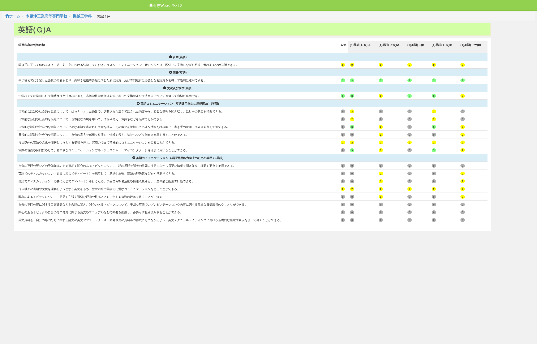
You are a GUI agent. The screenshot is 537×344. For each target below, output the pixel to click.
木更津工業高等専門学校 (46, 16)
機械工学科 (82, 16)
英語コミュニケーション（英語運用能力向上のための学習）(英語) (179, 158)
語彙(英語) (180, 72)
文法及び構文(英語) (180, 88)
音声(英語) (180, 57)
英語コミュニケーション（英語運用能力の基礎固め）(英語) (180, 103)
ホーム (14, 16)
